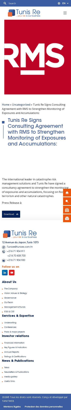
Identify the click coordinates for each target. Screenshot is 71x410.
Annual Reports (11, 352)
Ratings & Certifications (15, 357)
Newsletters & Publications (16, 372)
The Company (11, 289)
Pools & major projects (14, 332)
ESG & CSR (9, 312)
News (6, 368)
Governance (10, 298)
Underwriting (10, 323)
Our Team (8, 303)
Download (9, 214)
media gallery (10, 377)
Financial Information (14, 343)
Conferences (10, 327)
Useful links (9, 381)
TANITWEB (8, 400)
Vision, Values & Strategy (15, 293)
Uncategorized (21, 104)
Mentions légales (12, 406)
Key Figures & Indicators (15, 348)
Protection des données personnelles (44, 406)
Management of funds (14, 307)
